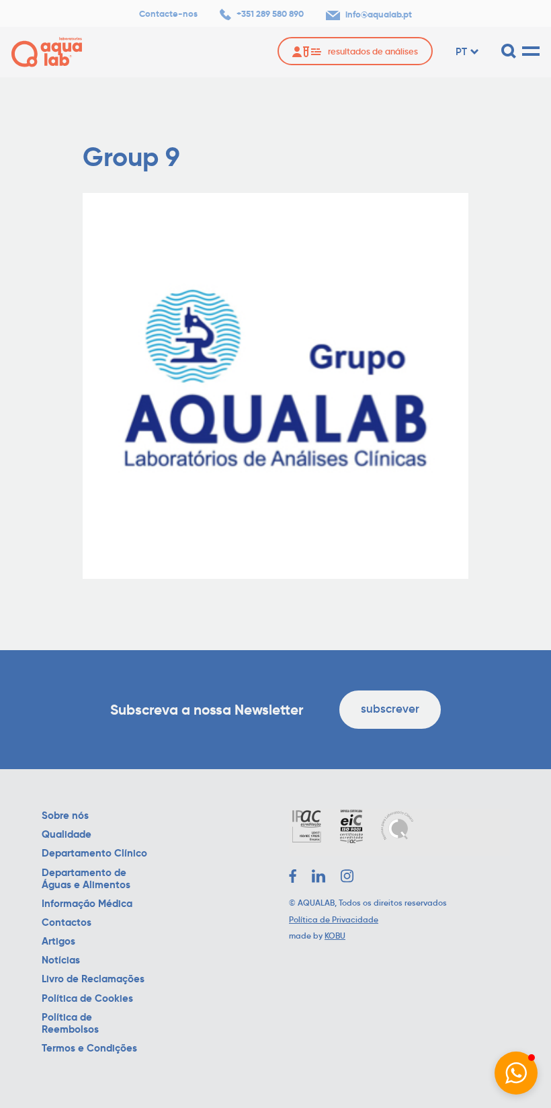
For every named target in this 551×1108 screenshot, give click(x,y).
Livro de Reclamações (93, 979)
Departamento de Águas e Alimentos (86, 879)
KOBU (335, 936)
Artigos (58, 941)
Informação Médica (87, 904)
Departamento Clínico (94, 853)
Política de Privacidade (333, 919)
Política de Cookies (87, 998)
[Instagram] (347, 876)
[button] (516, 1073)
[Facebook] (292, 876)
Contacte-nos (168, 14)
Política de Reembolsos (70, 1023)
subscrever (390, 709)
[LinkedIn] (318, 876)
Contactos (66, 922)
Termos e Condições (89, 1048)
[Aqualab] (46, 52)
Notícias (61, 960)
